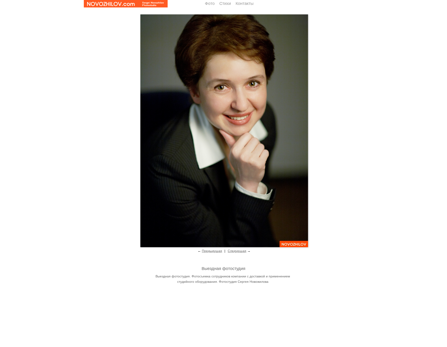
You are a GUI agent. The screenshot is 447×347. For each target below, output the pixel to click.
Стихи (225, 3)
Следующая (237, 251)
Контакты (245, 3)
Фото (210, 3)
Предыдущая (212, 251)
